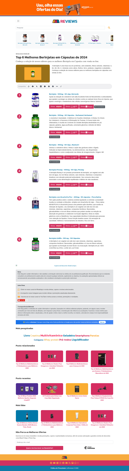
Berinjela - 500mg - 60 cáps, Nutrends (64, 94)
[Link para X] (57, 463)
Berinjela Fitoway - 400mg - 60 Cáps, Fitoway (66, 170)
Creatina (35, 335)
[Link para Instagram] (60, 463)
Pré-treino (65, 340)
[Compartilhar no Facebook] (32, 86)
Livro (27, 336)
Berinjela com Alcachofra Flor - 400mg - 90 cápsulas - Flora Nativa (75, 197)
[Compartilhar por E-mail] (57, 86)
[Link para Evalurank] (78, 463)
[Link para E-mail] (66, 463)
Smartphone (82, 335)
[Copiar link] (61, 86)
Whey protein (51, 340)
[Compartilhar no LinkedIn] (40, 86)
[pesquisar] (110, 27)
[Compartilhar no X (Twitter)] (36, 86)
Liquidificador (80, 340)
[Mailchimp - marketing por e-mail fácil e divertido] (89, 449)
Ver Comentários (99, 106)
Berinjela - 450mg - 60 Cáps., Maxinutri (64, 145)
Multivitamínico (51, 335)
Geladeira (69, 336)
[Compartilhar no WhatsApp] (28, 86)
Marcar (102, 322)
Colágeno (38, 339)
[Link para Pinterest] (51, 463)
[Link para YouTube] (54, 463)
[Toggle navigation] (18, 21)
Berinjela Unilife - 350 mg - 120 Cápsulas (64, 238)
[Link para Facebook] (63, 463)
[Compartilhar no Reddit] (53, 86)
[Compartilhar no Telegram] (45, 86)
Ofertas (53, 106)
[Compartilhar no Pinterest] (49, 86)
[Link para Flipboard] (72, 463)
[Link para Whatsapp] (75, 463)
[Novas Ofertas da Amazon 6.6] (64, 7)
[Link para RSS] (69, 463)
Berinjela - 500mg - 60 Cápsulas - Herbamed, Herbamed (70, 115)
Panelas (94, 335)
